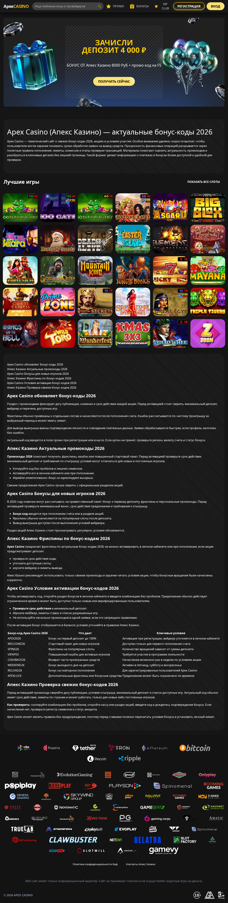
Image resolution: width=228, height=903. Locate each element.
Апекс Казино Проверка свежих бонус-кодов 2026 (41, 387)
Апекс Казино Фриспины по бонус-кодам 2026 (39, 378)
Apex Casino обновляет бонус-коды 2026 (35, 364)
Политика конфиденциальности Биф (95, 864)
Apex (16, 6)
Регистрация (189, 6)
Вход (215, 6)
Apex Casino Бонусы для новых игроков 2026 (38, 374)
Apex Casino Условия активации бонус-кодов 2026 (41, 383)
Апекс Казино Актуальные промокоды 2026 (37, 369)
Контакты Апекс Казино (140, 864)
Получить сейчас (114, 81)
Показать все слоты (203, 182)
